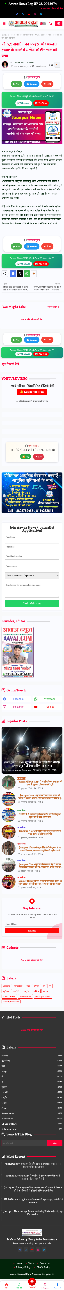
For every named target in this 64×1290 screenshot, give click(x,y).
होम (6, 1288)
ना (50, 986)
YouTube (43, 103)
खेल (28, 986)
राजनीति (16, 991)
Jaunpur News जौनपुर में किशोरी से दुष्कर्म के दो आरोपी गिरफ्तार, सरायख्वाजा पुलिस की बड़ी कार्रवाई (40, 849)
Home (19, 1263)
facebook (18, 699)
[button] (43, 23)
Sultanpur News (11, 1001)
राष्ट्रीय (26, 991)
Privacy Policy (23, 1267)
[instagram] (35, 14)
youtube (49, 706)
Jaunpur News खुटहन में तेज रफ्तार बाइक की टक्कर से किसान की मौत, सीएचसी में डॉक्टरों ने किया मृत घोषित (40, 797)
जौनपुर (36, 986)
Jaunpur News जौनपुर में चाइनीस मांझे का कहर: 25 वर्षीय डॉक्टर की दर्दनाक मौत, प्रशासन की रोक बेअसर (40, 882)
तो (44, 986)
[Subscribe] (58, 23)
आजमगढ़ (6, 986)
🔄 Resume (31, 84)
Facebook (57, 1288)
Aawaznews (25, 996)
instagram (18, 706)
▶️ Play (25, 456)
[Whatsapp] (27, 273)
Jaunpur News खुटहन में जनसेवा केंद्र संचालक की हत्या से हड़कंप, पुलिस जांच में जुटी (40, 783)
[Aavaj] (47, 14)
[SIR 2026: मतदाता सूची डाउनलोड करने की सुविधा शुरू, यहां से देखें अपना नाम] (9, 815)
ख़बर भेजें (19, 1288)
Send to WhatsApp (32, 603)
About (31, 1263)
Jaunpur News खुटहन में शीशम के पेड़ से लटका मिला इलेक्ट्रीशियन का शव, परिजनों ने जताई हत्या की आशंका (40, 865)
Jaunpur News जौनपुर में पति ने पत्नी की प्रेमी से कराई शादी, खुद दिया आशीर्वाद (40, 832)
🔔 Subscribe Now (32, 391)
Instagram (45, 1288)
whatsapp (49, 699)
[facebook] (17, 14)
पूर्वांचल (6, 991)
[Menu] (4, 23)
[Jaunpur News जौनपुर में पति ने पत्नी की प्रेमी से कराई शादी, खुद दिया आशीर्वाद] (9, 832)
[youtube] (29, 14)
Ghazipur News (42, 996)
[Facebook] (13, 273)
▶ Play (16, 84)
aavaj (45, 991)
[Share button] (34, 273)
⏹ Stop (47, 83)
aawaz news (9, 996)
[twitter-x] (23, 14)
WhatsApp (25, 103)
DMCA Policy (43, 1267)
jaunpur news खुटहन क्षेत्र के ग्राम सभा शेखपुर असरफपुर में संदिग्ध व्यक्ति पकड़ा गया (33, 1165)
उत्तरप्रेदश (18, 986)
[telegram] (41, 14)
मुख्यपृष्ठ (4, 35)
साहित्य (36, 991)
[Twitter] (20, 273)
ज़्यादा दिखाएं (52, 307)
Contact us (45, 1263)
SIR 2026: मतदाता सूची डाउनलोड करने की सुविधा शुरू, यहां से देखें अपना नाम (40, 815)
